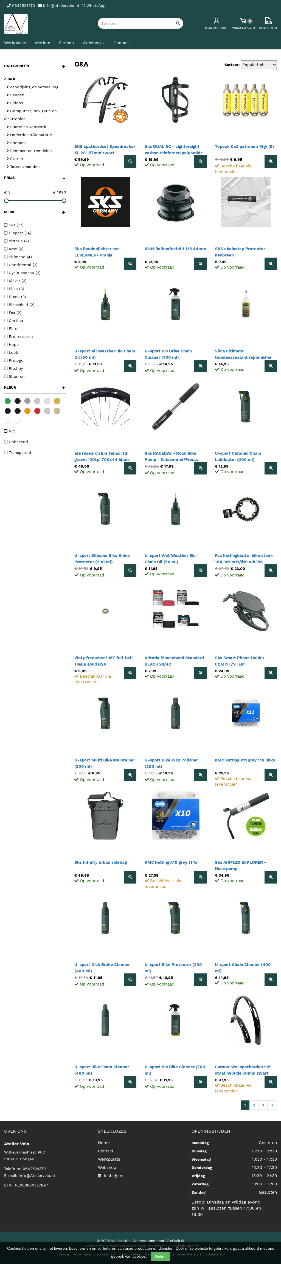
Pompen (17, 142)
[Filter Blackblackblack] (17, 411)
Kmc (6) (15, 249)
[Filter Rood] (37, 411)
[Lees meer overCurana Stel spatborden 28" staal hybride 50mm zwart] (271, 1082)
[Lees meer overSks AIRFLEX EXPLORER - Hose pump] (271, 877)
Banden (16, 95)
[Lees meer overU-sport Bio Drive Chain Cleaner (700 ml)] (200, 366)
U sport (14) (19, 233)
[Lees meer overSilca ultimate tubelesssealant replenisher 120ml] (271, 366)
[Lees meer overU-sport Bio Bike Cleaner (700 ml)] (200, 1082)
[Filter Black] (7, 411)
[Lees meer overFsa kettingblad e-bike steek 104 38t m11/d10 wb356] (271, 570)
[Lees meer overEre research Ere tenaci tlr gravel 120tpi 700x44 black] (130, 468)
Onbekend (17, 442)
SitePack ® (174, 1241)
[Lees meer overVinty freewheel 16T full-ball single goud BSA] (130, 673)
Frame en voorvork (27, 127)
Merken (42, 42)
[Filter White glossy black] (7, 420)
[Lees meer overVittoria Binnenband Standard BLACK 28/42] (200, 673)
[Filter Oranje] (27, 411)
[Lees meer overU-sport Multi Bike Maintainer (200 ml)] (130, 775)
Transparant (19, 452)
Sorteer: (232, 64)
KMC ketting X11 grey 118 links (245, 760)
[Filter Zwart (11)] (17, 401)
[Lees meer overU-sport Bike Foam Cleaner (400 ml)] (130, 1082)
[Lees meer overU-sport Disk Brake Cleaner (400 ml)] (130, 979)
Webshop (107, 1167)
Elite (12, 328)
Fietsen (66, 42)
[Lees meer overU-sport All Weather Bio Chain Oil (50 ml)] (130, 366)
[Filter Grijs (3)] (27, 401)
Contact (121, 42)
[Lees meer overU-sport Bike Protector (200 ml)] (200, 979)
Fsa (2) (14, 312)
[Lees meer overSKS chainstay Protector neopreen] (271, 264)
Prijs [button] (34, 178)
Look (12, 352)
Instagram (113, 1175)
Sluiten (161, 1256)
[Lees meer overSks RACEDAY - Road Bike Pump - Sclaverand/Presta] (200, 468)
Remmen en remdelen (30, 150)
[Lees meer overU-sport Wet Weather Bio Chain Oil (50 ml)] (200, 570)
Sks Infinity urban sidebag (100, 862)
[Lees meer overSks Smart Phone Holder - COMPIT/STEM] (271, 673)
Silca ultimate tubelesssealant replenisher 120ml (243, 357)
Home (104, 1142)
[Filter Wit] (17, 420)
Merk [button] (34, 212)
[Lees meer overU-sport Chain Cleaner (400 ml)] (271, 979)
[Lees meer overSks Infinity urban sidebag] (130, 877)
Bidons (16, 103)
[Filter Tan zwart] (57, 411)
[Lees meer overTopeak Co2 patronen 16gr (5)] (271, 161)
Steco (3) (16, 296)
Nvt (11, 431)
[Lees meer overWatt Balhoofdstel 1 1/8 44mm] (200, 264)
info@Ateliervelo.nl (37, 1175)
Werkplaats (15, 42)
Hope (13, 344)
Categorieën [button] (34, 66)
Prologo (15, 360)
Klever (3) (17, 280)
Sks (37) (15, 225)
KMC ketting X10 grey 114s (171, 862)
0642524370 (34, 1168)
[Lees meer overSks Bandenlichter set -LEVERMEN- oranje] (130, 264)
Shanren (16, 376)
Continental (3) (22, 265)
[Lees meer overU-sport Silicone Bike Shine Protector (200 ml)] (130, 570)
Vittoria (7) (18, 241)
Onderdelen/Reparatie (30, 135)
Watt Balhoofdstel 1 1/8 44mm (175, 248)
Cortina (15, 320)
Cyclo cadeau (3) (24, 273)
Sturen (16, 158)
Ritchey (15, 368)
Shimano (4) (19, 257)
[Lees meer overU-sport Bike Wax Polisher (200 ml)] (200, 775)
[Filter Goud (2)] (57, 401)
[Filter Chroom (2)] (47, 401)
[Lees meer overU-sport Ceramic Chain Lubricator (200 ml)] (271, 468)
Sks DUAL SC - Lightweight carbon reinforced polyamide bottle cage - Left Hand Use (174, 153)
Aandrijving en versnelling (33, 87)
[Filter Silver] (47, 411)
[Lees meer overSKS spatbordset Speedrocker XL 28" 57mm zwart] (130, 161)
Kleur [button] (34, 387)
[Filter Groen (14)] (7, 401)
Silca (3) (15, 288)
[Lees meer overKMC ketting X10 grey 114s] (200, 877)
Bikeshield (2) (20, 304)
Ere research (20, 336)
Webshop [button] (92, 42)
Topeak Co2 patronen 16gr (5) (244, 146)
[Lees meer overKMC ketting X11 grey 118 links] (271, 775)
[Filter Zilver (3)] (37, 401)
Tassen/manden (24, 166)
